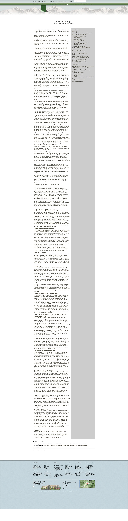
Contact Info (77, 466)
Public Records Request (37, 472)
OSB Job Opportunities (79, 472)
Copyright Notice (78, 467)
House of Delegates (68, 466)
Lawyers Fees (35, 469)
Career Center (46, 466)
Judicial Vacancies (47, 468)
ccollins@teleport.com (38, 445)
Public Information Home (37, 464)
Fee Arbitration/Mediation (58, 469)
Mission (46, 1)
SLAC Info (45, 474)
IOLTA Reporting (88, 467)
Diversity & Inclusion (57, 468)
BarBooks (46, 464)
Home (34, 1)
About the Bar (40, 1)
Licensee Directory (62, 1)
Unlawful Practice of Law (37, 473)
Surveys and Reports (47, 475)
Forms (50, 1)
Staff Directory (77, 474)
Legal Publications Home (58, 465)
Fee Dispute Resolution (37, 474)
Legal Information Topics (37, 465)
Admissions (88, 464)
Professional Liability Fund (90, 474)
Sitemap (54, 1)
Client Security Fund (36, 475)
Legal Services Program (58, 470)
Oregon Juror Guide (36, 466)
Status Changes (88, 475)
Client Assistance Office (37, 471)
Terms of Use (77, 475)
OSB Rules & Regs (47, 473)
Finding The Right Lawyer (37, 467)
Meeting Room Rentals (79, 469)
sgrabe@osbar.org (37, 446)
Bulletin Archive (46, 465)
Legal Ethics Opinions (48, 469)
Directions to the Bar (79, 468)
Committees (67, 465)
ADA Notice (77, 465)
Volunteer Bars (67, 467)
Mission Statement (78, 471)
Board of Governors (68, 464)
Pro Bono (56, 476)
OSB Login (46, 472)
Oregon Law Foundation (58, 475)
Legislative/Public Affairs (58, 471)
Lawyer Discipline (89, 468)
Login (70, 1)
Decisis (45, 467)
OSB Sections (67, 471)
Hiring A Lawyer (35, 468)
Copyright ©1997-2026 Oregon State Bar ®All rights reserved (44, 491)
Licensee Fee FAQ (89, 471)
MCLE (87, 469)
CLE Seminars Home (58, 464)
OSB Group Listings (47, 471)
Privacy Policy (77, 473)
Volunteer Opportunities (48, 476)
